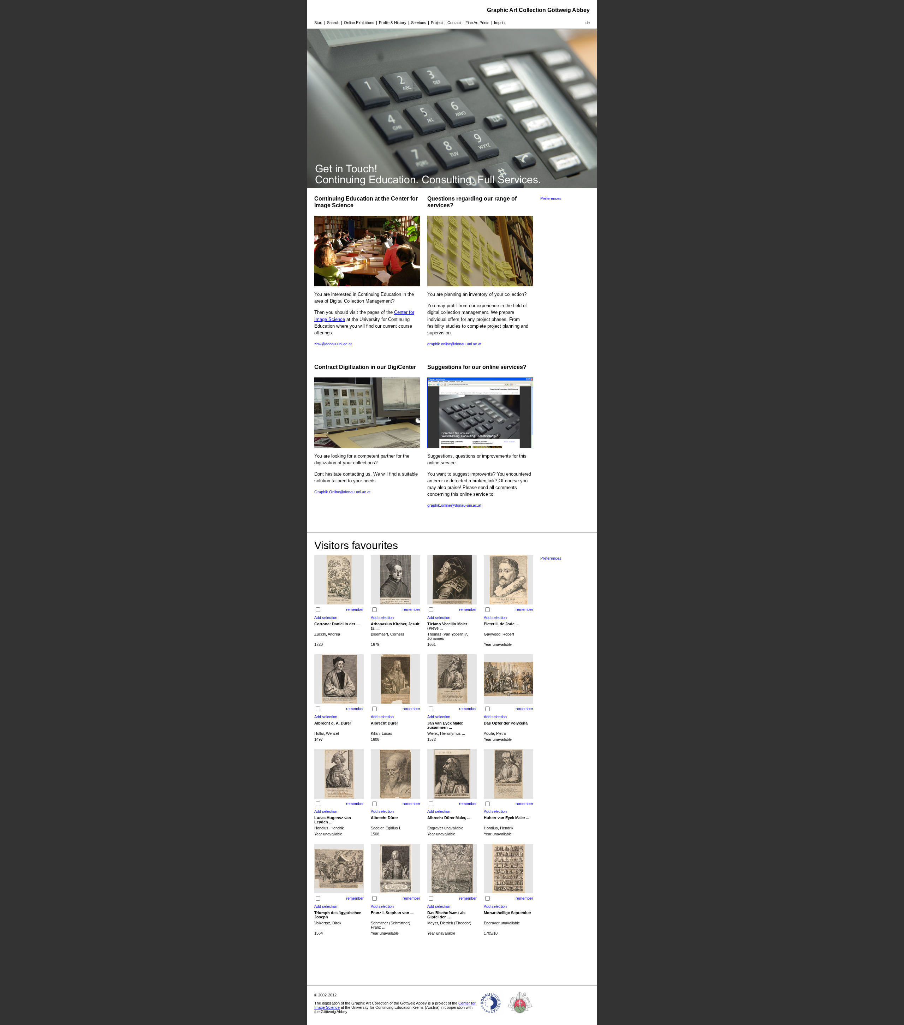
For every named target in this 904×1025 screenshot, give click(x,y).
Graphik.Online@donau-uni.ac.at (342, 492)
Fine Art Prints (477, 22)
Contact (454, 22)
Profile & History (392, 22)
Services (418, 22)
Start (318, 22)
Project (437, 22)
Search (333, 22)
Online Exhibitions (359, 22)
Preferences (550, 198)
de (587, 22)
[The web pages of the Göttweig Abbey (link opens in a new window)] (520, 1016)
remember (355, 609)
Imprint (500, 22)
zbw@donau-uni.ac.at (333, 344)
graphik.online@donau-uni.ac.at (454, 344)
